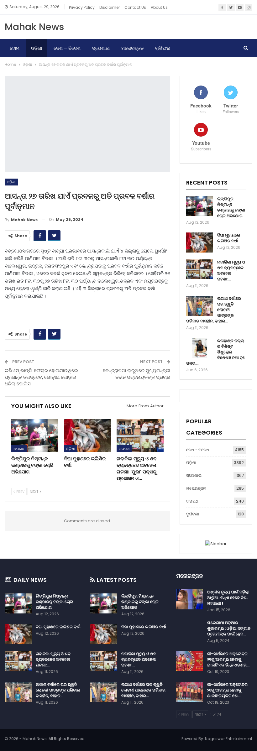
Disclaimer (109, 7)
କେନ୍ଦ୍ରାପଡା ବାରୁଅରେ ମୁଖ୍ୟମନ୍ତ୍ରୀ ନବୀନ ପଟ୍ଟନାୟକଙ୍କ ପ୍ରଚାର (136, 373)
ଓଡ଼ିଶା (36, 48)
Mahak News (34, 27)
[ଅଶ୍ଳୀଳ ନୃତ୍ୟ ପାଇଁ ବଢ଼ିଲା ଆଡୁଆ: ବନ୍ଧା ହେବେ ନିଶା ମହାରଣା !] (189, 599)
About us (159, 7)
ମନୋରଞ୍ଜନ (132, 48)
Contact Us (135, 7)
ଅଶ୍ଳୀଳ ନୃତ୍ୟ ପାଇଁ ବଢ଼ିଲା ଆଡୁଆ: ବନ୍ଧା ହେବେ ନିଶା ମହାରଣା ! (228, 597)
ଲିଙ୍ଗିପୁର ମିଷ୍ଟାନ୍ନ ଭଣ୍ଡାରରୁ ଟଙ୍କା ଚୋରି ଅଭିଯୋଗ (231, 207)
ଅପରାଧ (18, 448)
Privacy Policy (82, 7)
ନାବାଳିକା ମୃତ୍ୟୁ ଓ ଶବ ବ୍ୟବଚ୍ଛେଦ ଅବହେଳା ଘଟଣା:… (231, 270)
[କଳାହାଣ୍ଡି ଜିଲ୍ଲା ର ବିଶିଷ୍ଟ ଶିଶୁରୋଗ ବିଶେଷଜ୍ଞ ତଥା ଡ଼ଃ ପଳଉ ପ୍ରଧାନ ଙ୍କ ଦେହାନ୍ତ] (199, 348)
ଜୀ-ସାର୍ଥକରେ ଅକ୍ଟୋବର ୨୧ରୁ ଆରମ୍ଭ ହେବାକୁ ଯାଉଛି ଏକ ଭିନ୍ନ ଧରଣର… (228, 659)
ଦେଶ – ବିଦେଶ (67, 48)
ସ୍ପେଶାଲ (101, 48)
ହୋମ (14, 48)
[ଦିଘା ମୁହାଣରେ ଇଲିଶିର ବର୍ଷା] (87, 435)
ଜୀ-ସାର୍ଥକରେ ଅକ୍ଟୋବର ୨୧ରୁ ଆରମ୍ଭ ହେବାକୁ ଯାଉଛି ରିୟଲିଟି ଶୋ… (227, 690)
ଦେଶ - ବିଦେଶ (197, 450)
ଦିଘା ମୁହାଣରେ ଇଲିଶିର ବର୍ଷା (228, 238)
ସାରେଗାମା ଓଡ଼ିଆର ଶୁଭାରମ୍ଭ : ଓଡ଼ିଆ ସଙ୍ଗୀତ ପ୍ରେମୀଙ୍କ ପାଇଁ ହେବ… (228, 628)
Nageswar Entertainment (228, 738)
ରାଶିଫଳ (162, 48)
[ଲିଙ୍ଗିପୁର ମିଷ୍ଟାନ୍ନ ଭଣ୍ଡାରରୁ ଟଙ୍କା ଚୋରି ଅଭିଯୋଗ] (34, 435)
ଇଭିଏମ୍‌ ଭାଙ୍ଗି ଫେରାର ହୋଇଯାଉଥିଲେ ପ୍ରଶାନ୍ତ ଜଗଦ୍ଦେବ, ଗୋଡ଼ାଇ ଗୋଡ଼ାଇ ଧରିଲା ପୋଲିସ (41, 377)
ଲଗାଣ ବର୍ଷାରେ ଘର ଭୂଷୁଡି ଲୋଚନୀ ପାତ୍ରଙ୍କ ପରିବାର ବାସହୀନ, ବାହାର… (58, 690)
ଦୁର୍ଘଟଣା (192, 514)
